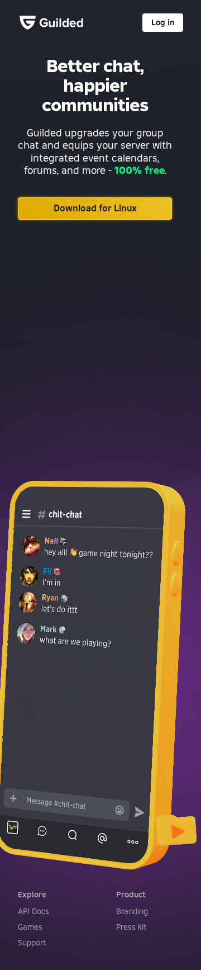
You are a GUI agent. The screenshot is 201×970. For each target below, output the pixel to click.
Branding (132, 911)
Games (30, 926)
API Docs (33, 911)
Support (32, 942)
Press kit (131, 926)
